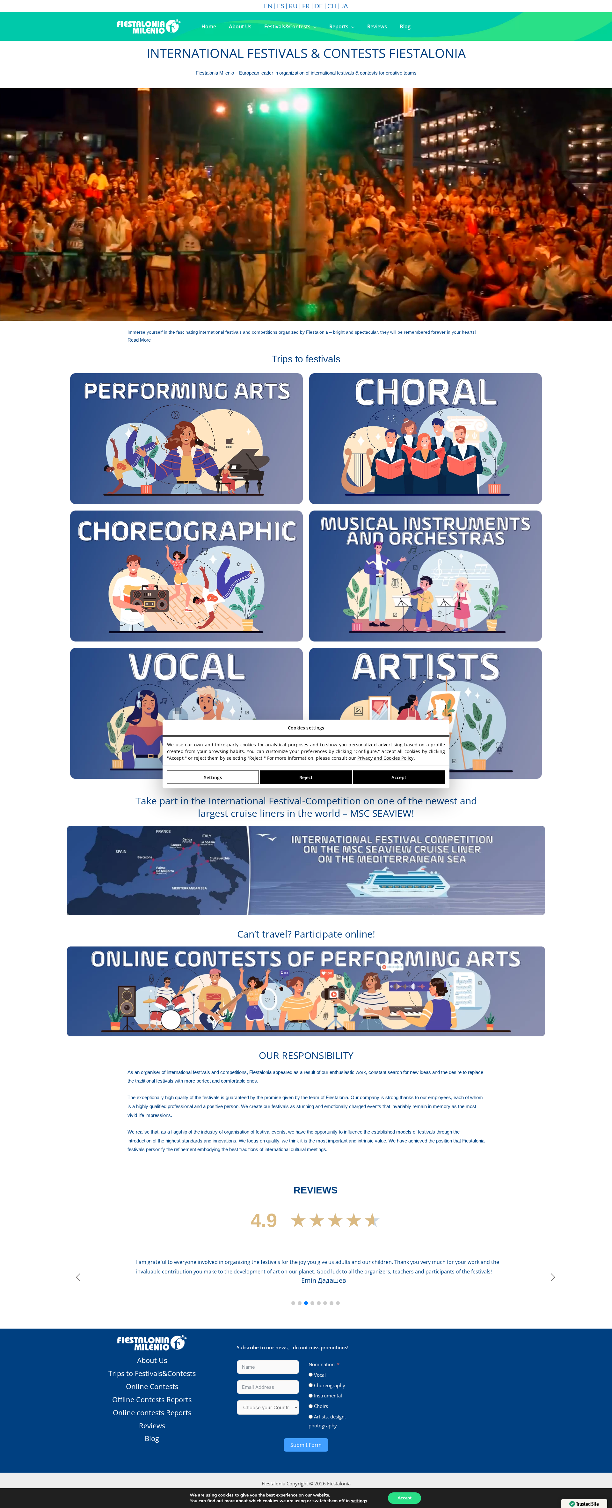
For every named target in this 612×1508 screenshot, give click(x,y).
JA (344, 6)
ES (280, 6)
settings (359, 1501)
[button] (313, 26)
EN (268, 6)
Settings (213, 777)
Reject (306, 777)
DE (318, 6)
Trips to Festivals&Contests (152, 1462)
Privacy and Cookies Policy (385, 758)
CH (332, 6)
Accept (404, 1498)
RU (293, 6)
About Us (152, 1449)
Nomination (322, 1453)
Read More (139, 340)
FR (306, 6)
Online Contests (152, 1475)
